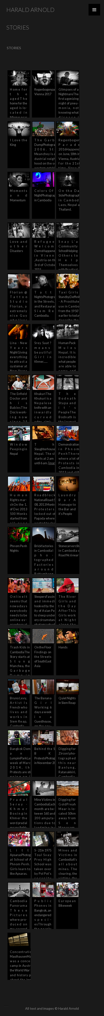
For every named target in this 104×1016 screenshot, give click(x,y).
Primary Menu (94, 10)
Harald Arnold (30, 9)
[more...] (54, 463)
